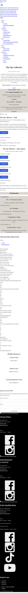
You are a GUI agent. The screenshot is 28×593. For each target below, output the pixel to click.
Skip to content (3, 0)
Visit (3, 38)
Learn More (14, 99)
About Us (4, 52)
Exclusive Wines (6, 32)
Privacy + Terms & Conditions (8, 586)
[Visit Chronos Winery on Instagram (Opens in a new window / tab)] (10, 454)
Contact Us (4, 580)
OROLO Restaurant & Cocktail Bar (10, 42)
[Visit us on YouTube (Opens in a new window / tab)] (10, 572)
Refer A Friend (6, 37)
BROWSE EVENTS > (14, 371)
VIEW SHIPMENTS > (14, 382)
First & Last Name (3, 398)
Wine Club (4, 28)
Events (3, 47)
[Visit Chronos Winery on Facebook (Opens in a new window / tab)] (10, 444)
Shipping (3, 588)
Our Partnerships (6, 58)
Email (1, 404)
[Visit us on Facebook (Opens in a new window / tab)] (10, 541)
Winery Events (6, 48)
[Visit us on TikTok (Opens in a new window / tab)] (10, 562)
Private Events (6, 50)
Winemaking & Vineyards (8, 55)
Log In (14, 87)
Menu (2, 17)
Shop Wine (4, 584)
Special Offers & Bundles (8, 25)
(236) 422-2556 (3, 423)
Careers (4, 62)
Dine (3, 45)
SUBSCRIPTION (5, 244)
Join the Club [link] (4, 132)
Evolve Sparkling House (8, 43)
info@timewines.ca (4, 425)
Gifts (4, 27)
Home (3, 20)
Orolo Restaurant (6, 460)
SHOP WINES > (14, 360)
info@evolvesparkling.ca (5, 513)
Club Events (5, 33)
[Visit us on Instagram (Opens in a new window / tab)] (10, 551)
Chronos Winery (6, 40)
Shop (3, 22)
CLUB (3, 243)
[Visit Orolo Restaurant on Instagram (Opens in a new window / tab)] (10, 500)
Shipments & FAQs (7, 35)
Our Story (5, 53)
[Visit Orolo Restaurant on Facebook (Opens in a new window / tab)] (10, 489)
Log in (1, 2)
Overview (5, 30)
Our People (5, 57)
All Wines (5, 23)
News (4, 60)
